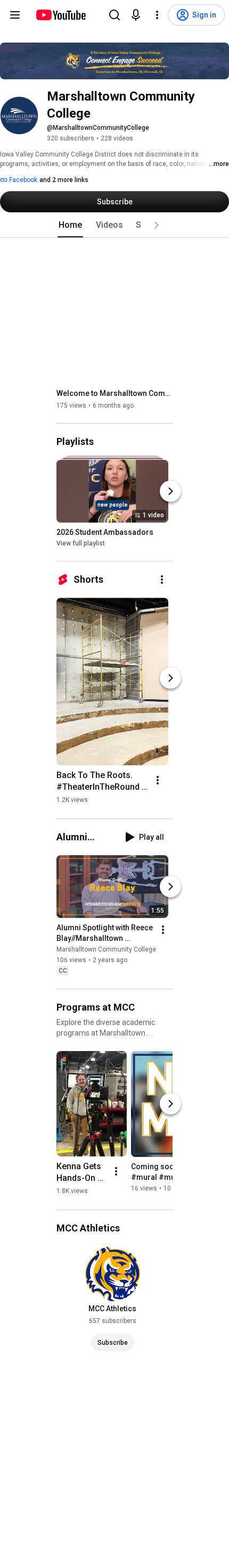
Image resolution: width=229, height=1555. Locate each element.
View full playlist (80, 543)
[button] (156, 225)
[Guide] (15, 15)
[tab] (70, 225)
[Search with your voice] (135, 15)
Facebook (22, 180)
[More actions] (162, 579)
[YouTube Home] (60, 15)
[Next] (170, 491)
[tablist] (114, 225)
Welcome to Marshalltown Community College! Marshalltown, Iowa (114, 393)
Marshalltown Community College (106, 950)
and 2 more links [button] (63, 180)
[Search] (114, 15)
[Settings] (157, 15)
